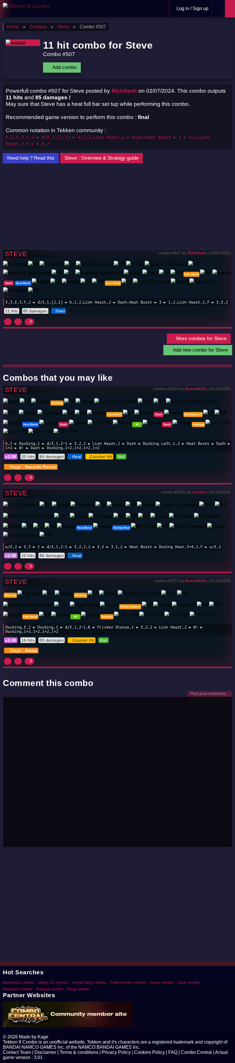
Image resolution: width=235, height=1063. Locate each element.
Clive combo (188, 982)
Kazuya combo (49, 989)
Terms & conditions (79, 1052)
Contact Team (17, 1052)
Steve (16, 254)
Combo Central (196, 1052)
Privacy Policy (116, 1052)
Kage (43, 1036)
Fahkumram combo (128, 982)
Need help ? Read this (30, 158)
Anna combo (161, 982)
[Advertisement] (117, 207)
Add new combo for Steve (199, 350)
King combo (78, 989)
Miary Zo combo (53, 982)
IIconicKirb (195, 388)
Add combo (64, 67)
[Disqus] (117, 771)
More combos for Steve (200, 338)
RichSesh (124, 91)
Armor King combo (89, 982)
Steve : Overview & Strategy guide (101, 158)
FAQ (172, 1052)
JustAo (199, 492)
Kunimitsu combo (18, 982)
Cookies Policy (149, 1052)
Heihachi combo (17, 989)
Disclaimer (45, 1052)
